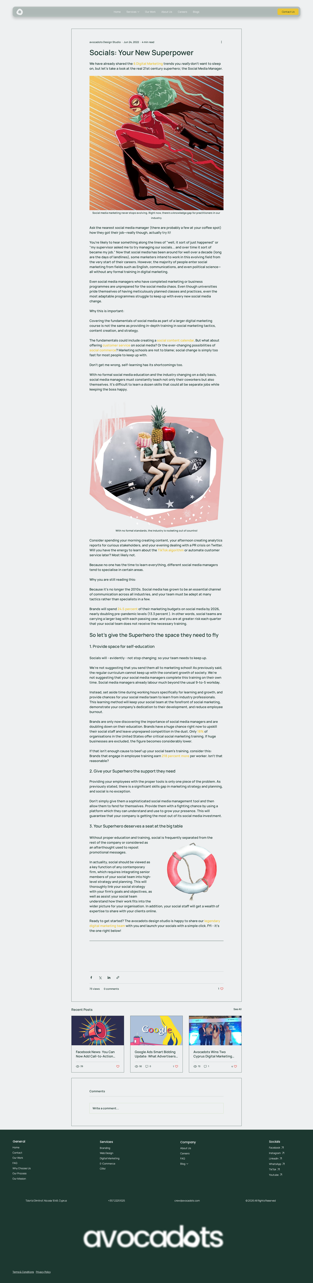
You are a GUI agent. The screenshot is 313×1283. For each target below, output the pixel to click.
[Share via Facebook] (91, 977)
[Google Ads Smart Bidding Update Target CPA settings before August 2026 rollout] (156, 1030)
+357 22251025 (116, 1200)
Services (106, 1141)
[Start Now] (288, 12)
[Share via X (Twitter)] (100, 977)
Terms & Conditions (23, 1272)
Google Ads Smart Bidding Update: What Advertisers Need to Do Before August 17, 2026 (155, 1054)
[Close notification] (307, 1256)
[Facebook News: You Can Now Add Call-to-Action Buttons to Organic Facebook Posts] (98, 1030)
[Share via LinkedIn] (109, 977)
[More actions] (221, 42)
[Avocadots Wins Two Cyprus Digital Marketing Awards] (215, 1030)
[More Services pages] (138, 12)
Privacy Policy (43, 1272)
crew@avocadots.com (187, 1200)
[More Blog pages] (187, 1164)
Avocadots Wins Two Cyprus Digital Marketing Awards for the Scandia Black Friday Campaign (212, 1054)
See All (237, 1009)
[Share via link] (118, 977)
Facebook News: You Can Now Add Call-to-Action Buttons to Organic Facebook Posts (95, 1054)
